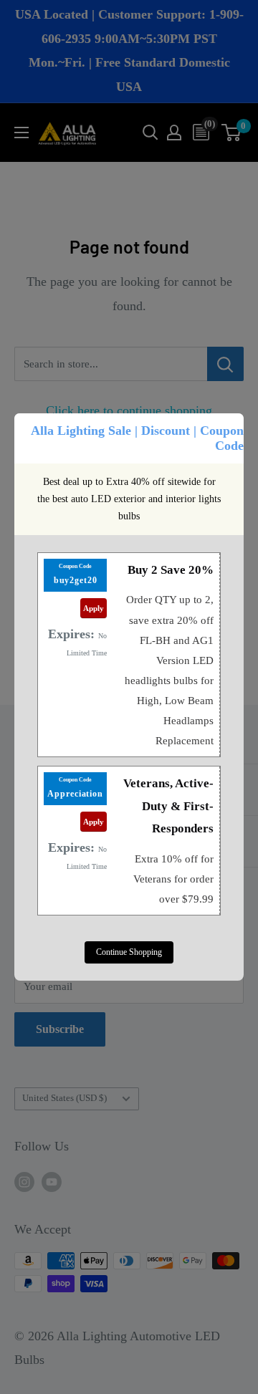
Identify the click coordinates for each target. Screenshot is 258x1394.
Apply (93, 608)
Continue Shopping (129, 952)
